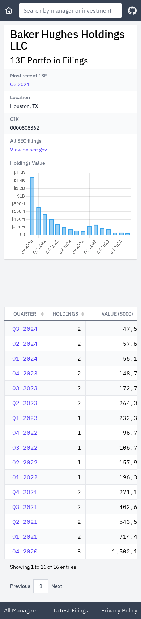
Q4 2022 (25, 432)
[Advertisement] (70, 283)
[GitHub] (132, 10)
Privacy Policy (119, 610)
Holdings (65, 314)
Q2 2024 (25, 343)
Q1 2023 (25, 417)
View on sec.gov (28, 149)
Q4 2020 (25, 551)
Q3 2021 (25, 506)
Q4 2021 (25, 492)
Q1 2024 (25, 358)
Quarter (24, 314)
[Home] (8, 10)
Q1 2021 (25, 536)
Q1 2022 (25, 477)
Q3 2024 (19, 84)
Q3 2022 (25, 447)
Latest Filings (71, 610)
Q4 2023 (25, 373)
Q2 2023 (25, 403)
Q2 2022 (25, 462)
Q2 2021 (25, 521)
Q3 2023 (25, 388)
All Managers (21, 610)
